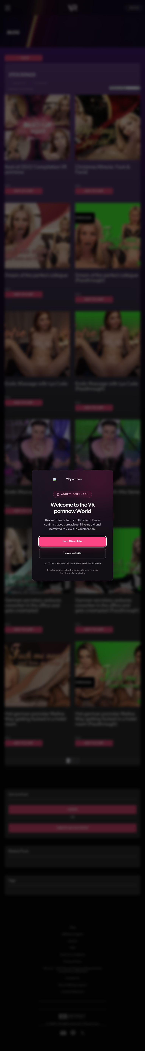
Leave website (72, 553)
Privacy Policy (78, 573)
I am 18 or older (72, 541)
